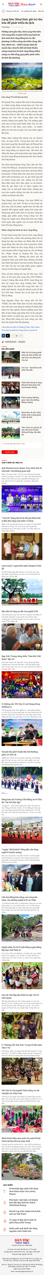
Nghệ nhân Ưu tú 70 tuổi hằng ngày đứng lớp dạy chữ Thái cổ (21, 948)
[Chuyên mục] (3, 4)
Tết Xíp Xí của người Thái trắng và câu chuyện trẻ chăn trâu (20, 1092)
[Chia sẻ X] (8, 336)
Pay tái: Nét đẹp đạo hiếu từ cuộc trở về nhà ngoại (20, 996)
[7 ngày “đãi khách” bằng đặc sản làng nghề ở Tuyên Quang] (22, 878)
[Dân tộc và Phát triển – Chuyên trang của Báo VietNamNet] (13, 4)
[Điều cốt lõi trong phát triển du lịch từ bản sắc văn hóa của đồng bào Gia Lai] (11, 357)
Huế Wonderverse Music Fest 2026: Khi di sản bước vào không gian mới (22, 469)
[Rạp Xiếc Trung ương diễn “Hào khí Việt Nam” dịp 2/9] (22, 684)
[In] (17, 336)
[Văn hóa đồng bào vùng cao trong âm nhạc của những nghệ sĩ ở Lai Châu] (22, 927)
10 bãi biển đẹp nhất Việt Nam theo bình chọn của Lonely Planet (23, 1191)
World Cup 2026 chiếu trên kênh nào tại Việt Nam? (24, 1212)
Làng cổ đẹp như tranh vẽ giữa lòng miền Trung (22, 1221)
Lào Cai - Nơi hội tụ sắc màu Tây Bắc (31, 369)
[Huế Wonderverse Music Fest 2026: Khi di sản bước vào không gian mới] (22, 498)
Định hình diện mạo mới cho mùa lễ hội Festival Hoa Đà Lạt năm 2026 (21, 1139)
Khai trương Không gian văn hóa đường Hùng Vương (30, 399)
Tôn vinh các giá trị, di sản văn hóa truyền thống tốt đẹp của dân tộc (31, 431)
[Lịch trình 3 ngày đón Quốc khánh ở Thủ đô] (22, 592)
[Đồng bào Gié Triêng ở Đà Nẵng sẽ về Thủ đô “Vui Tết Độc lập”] (22, 830)
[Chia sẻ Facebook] (3, 336)
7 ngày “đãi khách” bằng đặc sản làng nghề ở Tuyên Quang (20, 851)
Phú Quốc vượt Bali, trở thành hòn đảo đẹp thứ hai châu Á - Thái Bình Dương (23, 1202)
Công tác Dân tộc (12, 11)
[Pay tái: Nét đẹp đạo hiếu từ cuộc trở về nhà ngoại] (22, 1025)
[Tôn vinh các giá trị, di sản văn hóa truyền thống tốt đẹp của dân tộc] (11, 433)
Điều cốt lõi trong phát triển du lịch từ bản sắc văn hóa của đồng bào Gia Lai (31, 356)
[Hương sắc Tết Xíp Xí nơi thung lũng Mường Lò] (22, 732)
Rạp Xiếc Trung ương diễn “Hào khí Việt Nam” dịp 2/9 (21, 657)
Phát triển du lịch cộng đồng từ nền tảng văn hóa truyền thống (31, 384)
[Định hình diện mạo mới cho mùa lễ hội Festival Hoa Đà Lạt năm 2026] (22, 1166)
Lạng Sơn (22, 342)
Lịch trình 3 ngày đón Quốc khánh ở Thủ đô (21, 567)
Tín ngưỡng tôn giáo (29, 11)
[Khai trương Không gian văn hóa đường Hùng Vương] (11, 403)
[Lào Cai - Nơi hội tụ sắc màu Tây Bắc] (11, 373)
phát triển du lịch (11, 342)
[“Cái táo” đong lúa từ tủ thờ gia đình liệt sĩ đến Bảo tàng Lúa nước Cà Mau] (22, 546)
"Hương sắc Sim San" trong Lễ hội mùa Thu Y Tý (22, 1046)
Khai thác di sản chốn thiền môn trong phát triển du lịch (31, 414)
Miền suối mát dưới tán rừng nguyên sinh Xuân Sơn (23, 1229)
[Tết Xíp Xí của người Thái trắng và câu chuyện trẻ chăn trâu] (22, 1118)
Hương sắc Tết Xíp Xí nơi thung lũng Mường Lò (21, 705)
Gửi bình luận (9, 452)
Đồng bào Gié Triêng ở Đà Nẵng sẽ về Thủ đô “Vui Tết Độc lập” (22, 801)
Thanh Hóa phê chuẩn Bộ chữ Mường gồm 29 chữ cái (20, 753)
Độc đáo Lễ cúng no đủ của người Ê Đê (20, 611)
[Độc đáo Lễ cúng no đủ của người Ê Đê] (22, 637)
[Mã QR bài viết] (21, 336)
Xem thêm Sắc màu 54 (12, 463)
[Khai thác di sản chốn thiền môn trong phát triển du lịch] (11, 417)
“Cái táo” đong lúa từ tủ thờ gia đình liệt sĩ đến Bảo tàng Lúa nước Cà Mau (21, 519)
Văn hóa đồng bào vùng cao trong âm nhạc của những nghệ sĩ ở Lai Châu (19, 898)
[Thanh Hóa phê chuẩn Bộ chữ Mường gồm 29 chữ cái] (22, 780)
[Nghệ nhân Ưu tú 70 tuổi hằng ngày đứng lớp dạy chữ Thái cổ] (22, 975)
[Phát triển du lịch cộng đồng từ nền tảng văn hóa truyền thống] (11, 388)
